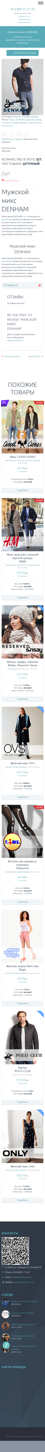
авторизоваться (15, 340)
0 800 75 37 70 (24, 9)
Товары (18, 139)
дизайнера (7, 219)
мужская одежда (34, 119)
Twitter (4, 135)
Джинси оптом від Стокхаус (24, 1301)
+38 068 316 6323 (24, 16)
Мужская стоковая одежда (25, 116)
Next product (34, 356)
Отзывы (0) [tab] (10, 285)
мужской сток (34, 122)
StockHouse (7, 139)
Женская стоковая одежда (15, 767)
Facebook (11, 135)
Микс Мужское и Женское (14, 460)
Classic (12, 119)
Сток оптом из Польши (22, 1313)
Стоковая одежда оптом (23, 1336)
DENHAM (20, 119)
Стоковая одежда (32, 460)
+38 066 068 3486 (24, 19)
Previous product (12, 356)
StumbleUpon (26, 135)
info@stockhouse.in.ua (21, 1277)
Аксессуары (12, 669)
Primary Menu (40, 3)
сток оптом (7, 125)
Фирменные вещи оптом (23, 1324)
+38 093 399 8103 (24, 22)
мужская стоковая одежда (14, 122)
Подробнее (22, 490)
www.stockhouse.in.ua (24, 1282)
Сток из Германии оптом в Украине (24, 1347)
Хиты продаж (22, 463)
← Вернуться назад (23, 52)
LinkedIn (19, 135)
